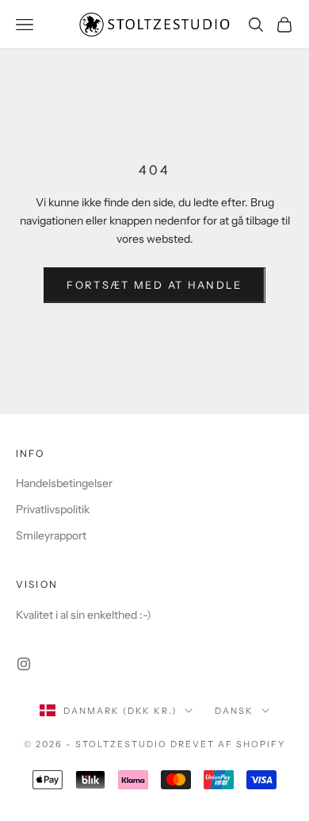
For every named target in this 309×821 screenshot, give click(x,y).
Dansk (234, 710)
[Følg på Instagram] (24, 664)
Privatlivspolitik (53, 509)
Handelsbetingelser (64, 483)
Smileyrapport (51, 535)
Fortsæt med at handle (154, 284)
